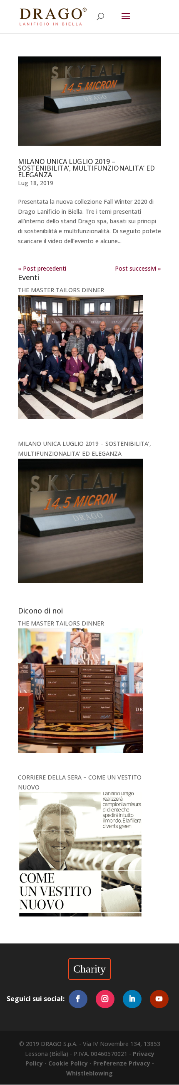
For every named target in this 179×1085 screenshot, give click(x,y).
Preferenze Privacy (121, 1063)
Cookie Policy (68, 1063)
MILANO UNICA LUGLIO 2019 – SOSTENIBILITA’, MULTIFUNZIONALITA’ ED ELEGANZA (86, 168)
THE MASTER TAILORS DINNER (61, 290)
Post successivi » (138, 268)
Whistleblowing (89, 1073)
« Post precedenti (42, 268)
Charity (89, 969)
